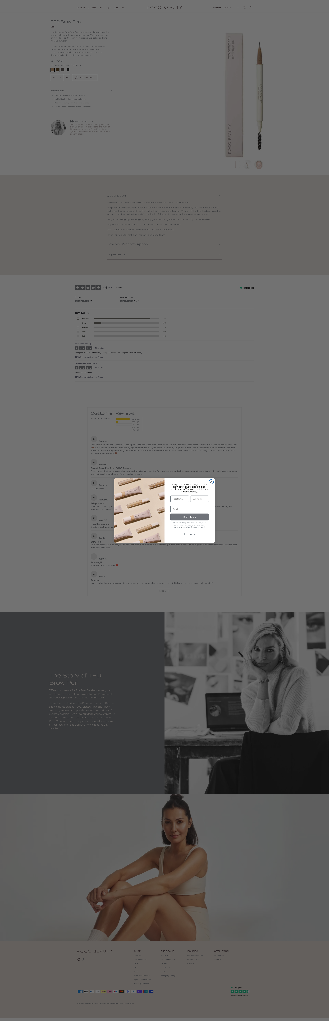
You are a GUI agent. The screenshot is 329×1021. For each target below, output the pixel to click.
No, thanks (189, 534)
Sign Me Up (189, 517)
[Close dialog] (211, 481)
